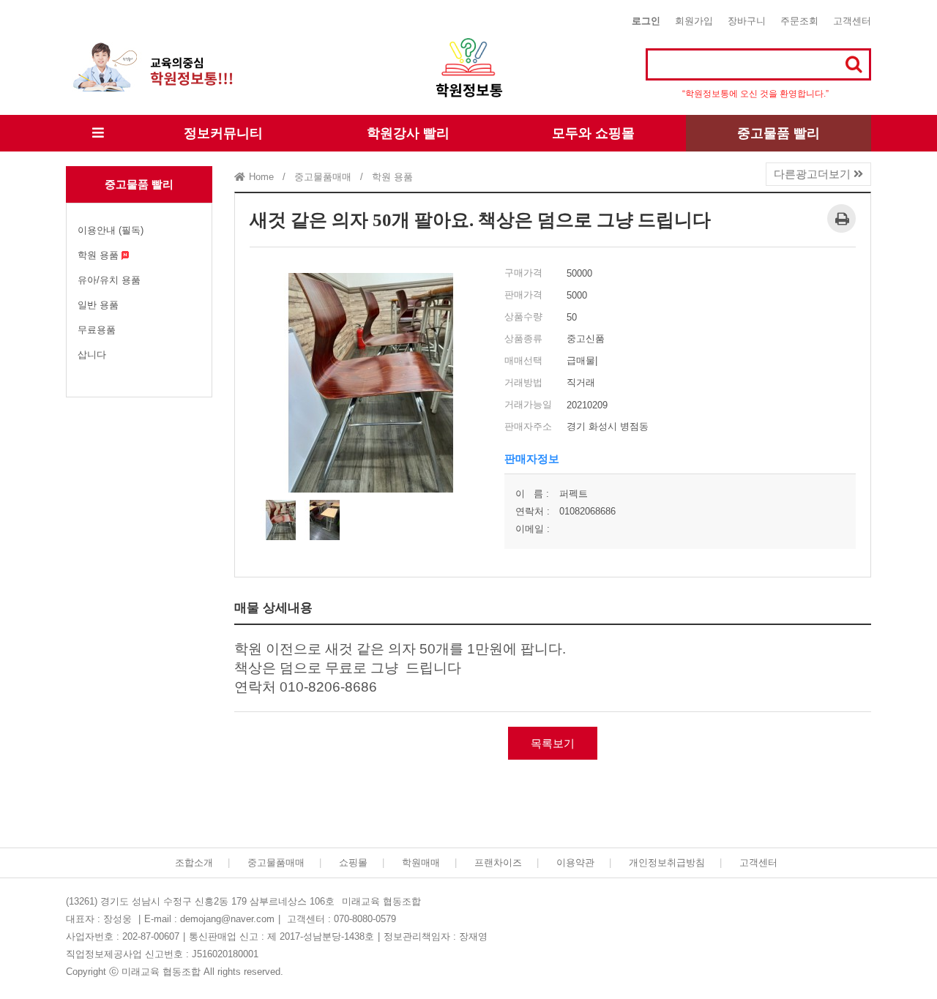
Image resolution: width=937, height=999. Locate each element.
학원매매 (421, 862)
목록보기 (553, 743)
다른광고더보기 (814, 174)
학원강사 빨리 (408, 133)
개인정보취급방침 (667, 862)
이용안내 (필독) (110, 230)
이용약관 (575, 862)
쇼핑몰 (353, 862)
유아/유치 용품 (109, 279)
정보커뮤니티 (223, 133)
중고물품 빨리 (778, 133)
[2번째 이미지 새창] (325, 519)
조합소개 (194, 862)
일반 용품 (98, 304)
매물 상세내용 (273, 608)
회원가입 (694, 20)
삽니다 (92, 354)
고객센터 (852, 20)
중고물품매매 (276, 862)
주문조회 (799, 20)
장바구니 (747, 20)
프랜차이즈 (498, 862)
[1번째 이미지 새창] (281, 519)
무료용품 (97, 329)
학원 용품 (100, 255)
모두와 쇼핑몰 (593, 133)
